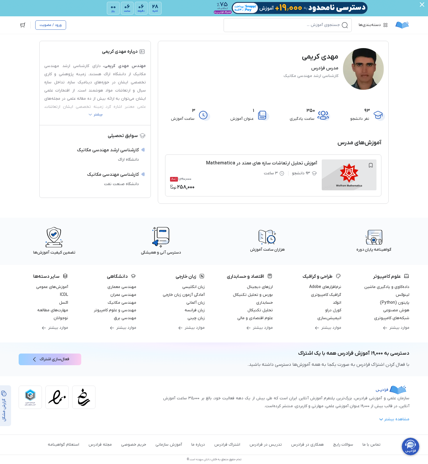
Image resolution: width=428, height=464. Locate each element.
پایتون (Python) (394, 302)
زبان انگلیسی (193, 287)
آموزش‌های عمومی (52, 287)
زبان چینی (196, 318)
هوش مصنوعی (396, 310)
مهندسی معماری (121, 287)
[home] (402, 25)
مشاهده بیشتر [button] (396, 419)
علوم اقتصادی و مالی (255, 318)
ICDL (64, 295)
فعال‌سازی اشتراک (54, 359)
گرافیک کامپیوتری (326, 295)
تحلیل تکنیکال (260, 310)
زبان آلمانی (195, 302)
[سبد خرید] (23, 25)
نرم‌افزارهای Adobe (325, 287)
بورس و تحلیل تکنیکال (253, 295)
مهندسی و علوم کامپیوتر (115, 310)
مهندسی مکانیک (122, 302)
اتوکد (337, 302)
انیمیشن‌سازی (329, 318)
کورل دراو (333, 310)
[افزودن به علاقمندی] (370, 165)
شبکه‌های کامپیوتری (391, 318)
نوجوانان (61, 318)
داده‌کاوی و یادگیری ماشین (386, 287)
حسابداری (264, 302)
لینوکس (402, 295)
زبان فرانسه (195, 310)
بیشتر (98, 114)
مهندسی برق (125, 318)
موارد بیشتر (399, 328)
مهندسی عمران (123, 295)
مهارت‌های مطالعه (52, 310)
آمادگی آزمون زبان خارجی (184, 295)
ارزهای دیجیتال (260, 287)
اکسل (63, 302)
